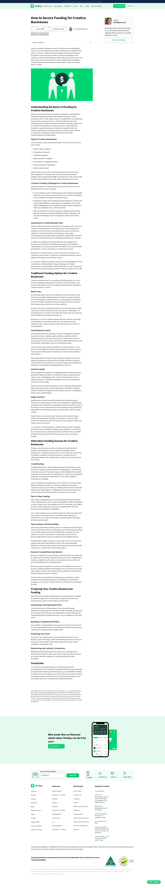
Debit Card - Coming (58, 795)
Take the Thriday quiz (80, 826)
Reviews (33, 795)
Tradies (76, 803)
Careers (33, 818)
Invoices (55, 806)
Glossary (76, 829)
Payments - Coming (58, 810)
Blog (81, 6)
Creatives (76, 799)
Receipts (55, 799)
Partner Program (36, 826)
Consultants (77, 795)
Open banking (56, 791)
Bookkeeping (56, 814)
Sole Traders (78, 791)
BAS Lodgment (57, 826)
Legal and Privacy (36, 830)
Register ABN (35, 822)
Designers (77, 810)
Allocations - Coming (59, 829)
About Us (34, 791)
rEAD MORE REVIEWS (118, 40)
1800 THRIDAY (98, 6)
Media (87, 6)
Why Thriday (47, 6)
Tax (53, 822)
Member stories (36, 810)
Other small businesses (81, 818)
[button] (68, 6)
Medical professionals (81, 806)
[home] (36, 6)
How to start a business (81, 822)
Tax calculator (99, 791)
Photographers (78, 814)
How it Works (58, 6)
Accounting (56, 818)
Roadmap (34, 803)
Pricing (75, 6)
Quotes (54, 803)
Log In (130, 6)
